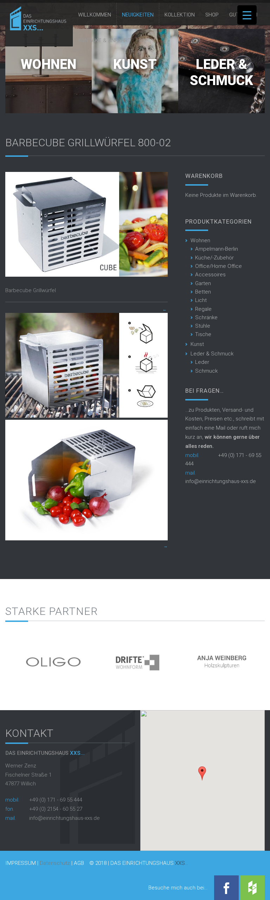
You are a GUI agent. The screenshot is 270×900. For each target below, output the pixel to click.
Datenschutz (55, 863)
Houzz (252, 887)
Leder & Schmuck (221, 72)
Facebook (226, 887)
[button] (202, 773)
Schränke (206, 317)
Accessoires (210, 274)
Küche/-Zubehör (214, 258)
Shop (212, 15)
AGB (79, 863)
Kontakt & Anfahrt (104, 40)
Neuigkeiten (138, 15)
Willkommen (94, 15)
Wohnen (48, 64)
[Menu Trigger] (247, 15)
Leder (202, 362)
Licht (201, 300)
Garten (203, 283)
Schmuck (206, 371)
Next (259, 658)
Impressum (20, 863)
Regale (203, 309)
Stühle (202, 326)
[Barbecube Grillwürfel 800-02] (86, 275)
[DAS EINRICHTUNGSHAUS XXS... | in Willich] (36, 29)
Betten (203, 292)
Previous (10, 658)
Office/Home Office (218, 266)
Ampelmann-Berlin (216, 249)
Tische (203, 334)
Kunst (135, 64)
